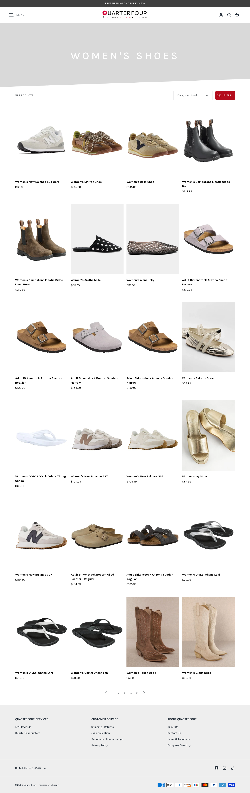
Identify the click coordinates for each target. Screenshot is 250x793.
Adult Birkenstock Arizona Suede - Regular (38, 380)
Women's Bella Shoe (140, 182)
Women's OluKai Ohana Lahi (201, 574)
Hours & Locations (178, 739)
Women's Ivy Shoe (194, 476)
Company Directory (179, 745)
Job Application (100, 733)
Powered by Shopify (49, 785)
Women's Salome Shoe (198, 378)
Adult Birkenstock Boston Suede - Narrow (94, 380)
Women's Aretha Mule (86, 280)
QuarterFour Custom (27, 733)
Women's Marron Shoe (86, 182)
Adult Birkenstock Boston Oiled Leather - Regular (92, 577)
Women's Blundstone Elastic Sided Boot (206, 184)
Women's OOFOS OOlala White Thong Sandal (40, 479)
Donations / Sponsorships (107, 739)
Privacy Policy (99, 745)
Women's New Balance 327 (89, 476)
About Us (172, 727)
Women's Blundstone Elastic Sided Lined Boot (39, 282)
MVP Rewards (23, 727)
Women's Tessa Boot (141, 672)
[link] (106, 692)
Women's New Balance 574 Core (37, 182)
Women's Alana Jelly (140, 280)
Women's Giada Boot (196, 672)
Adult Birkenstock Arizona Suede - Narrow (205, 282)
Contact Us (174, 733)
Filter (227, 95)
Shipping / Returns (102, 727)
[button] (229, 15)
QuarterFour (30, 785)
